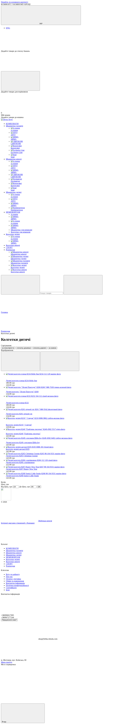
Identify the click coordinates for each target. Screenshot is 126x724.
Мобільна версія (45, 521)
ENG (8, 28)
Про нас (9, 577)
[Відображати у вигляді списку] (59, 361)
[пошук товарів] (20, 285)
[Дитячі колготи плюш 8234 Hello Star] (65, 374)
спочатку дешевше (24, 348)
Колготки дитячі (13, 234)
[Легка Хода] (6, 500)
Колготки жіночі (13, 245)
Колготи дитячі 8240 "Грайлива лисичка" (23, 434)
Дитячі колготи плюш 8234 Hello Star (21, 381)
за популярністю (8, 348)
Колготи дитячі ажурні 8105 (17, 449)
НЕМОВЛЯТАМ (13, 212)
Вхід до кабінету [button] (13, 574)
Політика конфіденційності (17, 585)
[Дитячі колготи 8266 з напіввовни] (65, 460)
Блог (8, 590)
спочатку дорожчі (39, 348)
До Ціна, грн (24, 487)
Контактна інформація (15, 583)
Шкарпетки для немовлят (21, 230)
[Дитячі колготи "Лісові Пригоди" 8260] (65, 387)
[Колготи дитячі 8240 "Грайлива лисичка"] (65, 429)
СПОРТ (9, 247)
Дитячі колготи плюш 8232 (17, 403)
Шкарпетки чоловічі (14, 126)
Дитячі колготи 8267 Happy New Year (21, 469)
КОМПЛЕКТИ (12, 124)
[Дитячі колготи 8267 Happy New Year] (65, 467)
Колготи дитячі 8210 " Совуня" (19, 425)
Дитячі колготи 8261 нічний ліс (19, 414)
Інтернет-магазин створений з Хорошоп (18, 523)
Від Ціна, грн (6, 487)
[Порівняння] (20, 81)
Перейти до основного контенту (14, 2)
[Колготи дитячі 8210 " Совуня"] (65, 418)
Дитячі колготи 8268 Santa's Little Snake (22, 476)
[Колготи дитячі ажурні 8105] (65, 447)
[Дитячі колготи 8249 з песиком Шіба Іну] (65, 438)
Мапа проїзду (6, 662)
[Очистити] (83, 285)
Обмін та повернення (15, 581)
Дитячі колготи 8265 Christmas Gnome (22, 456)
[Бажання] (63, 40)
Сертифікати (11, 588)
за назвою (52, 348)
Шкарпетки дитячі (13, 192)
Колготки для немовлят (21, 232)
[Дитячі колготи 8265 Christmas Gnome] (65, 454)
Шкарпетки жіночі (14, 159)
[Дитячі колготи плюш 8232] (65, 396)
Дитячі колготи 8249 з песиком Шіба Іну (23, 443)
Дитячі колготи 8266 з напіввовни (20, 462)
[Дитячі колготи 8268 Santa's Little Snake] (65, 473)
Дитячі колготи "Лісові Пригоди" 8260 (22, 392)
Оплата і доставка (13, 579)
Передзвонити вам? (9, 620)
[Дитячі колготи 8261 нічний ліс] (65, 409)
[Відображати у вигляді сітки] (20, 361)
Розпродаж (10, 250)
